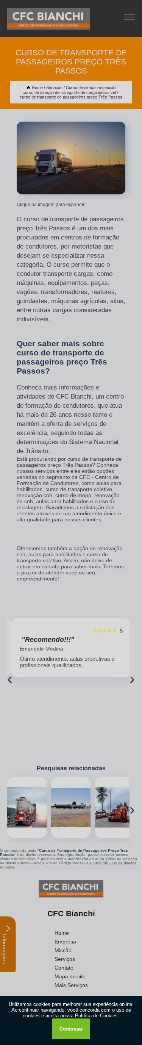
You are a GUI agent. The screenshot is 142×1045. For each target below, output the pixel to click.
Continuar (71, 1029)
